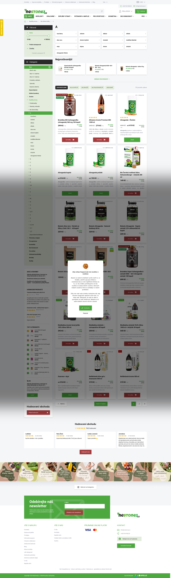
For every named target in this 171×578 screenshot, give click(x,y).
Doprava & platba (37, 2)
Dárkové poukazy (34, 93)
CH (31, 185)
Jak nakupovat (28, 552)
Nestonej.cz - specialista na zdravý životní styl (99, 569)
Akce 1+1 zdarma (34, 73)
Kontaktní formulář (126, 545)
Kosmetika (32, 244)
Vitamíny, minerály (35, 106)
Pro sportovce (33, 241)
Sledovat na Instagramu (87, 487)
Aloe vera (33, 129)
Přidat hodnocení (33, 412)
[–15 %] (70, 158)
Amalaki (32, 136)
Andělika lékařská (35, 139)
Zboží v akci (33, 70)
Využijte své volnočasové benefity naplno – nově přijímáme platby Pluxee (38, 282)
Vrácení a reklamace (70, 2)
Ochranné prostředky (35, 254)
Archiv (32, 395)
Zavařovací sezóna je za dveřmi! (36, 278)
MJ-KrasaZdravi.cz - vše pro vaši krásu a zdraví (73, 569)
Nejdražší (85, 87)
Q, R (31, 211)
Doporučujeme (33, 90)
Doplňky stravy (33, 100)
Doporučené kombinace (36, 234)
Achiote (32, 119)
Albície (32, 123)
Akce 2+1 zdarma (34, 77)
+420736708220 (125, 533)
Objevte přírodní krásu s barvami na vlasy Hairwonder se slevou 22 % (37, 275)
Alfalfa (32, 126)
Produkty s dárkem (35, 80)
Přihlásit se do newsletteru (74, 512)
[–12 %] (132, 106)
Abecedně (110, 87)
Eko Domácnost (33, 248)
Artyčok (32, 152)
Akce (30, 67)
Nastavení (85, 313)
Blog (94, 2)
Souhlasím (87, 308)
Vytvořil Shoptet (128, 575)
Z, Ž (31, 231)
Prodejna (46, 2)
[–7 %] (101, 158)
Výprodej (32, 83)
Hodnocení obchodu (84, 2)
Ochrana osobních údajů (31, 558)
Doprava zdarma (34, 87)
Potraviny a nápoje (34, 238)
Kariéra (56, 541)
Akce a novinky (28, 549)
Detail (132, 139)
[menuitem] (29, 16)
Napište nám (27, 563)
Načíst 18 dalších (101, 404)
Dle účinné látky (34, 109)
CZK (141, 2)
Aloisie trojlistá (34, 132)
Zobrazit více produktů (101, 79)
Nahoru (62, 404)
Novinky (31, 257)
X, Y (31, 228)
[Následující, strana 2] (139, 404)
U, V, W (32, 224)
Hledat (102, 11)
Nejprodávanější (97, 87)
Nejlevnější (74, 87)
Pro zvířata (32, 251)
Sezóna (31, 96)
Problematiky (33, 103)
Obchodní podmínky (29, 555)
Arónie (32, 149)
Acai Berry (33, 116)
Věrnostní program (57, 2)
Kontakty (26, 2)
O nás (25, 560)
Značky (31, 261)
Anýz (31, 142)
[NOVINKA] (132, 311)
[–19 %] (101, 106)
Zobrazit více (85, 452)
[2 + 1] (101, 362)
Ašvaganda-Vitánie (35, 155)
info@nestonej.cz (125, 530)
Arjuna (32, 146)
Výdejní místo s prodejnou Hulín (63, 538)
